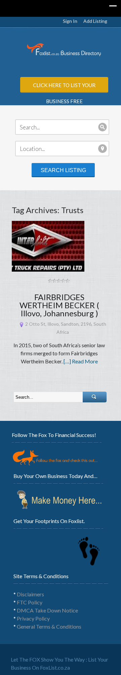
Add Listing (95, 21)
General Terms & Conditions (49, 626)
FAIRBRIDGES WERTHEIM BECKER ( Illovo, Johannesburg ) (59, 305)
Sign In (70, 21)
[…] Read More (81, 361)
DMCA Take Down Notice (47, 610)
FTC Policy (29, 602)
